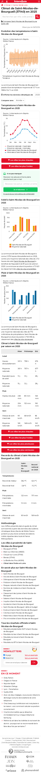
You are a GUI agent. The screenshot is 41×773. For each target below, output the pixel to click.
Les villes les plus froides (22, 166)
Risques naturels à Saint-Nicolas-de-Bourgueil (21, 585)
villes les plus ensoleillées (26, 269)
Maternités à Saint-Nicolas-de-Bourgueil (19, 616)
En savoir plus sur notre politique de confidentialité (18, 194)
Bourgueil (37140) (10, 549)
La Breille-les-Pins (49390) (13, 560)
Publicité (36, 738)
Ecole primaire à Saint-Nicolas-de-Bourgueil (20, 610)
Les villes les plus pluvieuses (21, 444)
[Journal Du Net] (10, 761)
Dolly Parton (8, 678)
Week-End (9, 658)
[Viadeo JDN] (30, 765)
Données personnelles (9, 742)
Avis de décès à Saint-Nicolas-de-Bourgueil (19, 577)
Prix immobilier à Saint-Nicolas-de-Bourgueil (20, 619)
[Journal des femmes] (10, 756)
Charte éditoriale (27, 738)
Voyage (8, 655)
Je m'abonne (19, 190)
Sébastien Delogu (10, 686)
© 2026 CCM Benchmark (21, 747)
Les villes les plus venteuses (21, 450)
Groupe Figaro (26, 745)
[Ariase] (10, 770)
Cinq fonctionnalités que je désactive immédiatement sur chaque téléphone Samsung (19, 715)
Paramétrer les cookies (24, 742)
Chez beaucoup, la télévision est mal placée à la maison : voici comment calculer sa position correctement (21, 706)
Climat (7, 5)
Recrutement (31, 740)
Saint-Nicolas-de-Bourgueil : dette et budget (20, 607)
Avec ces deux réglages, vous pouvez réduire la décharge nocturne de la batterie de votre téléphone (22, 698)
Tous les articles (17, 740)
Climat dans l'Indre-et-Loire (14, 563)
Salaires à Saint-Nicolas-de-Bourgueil (17, 598)
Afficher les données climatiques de (18, 95)
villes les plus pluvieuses (23, 339)
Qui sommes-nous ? (8, 738)
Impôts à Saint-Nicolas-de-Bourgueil (17, 601)
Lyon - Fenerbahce (11, 689)
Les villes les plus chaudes (21, 160)
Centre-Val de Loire (20, 5)
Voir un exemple (31, 655)
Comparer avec (7, 100)
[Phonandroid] (30, 770)
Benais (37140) (9, 558)
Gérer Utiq (36, 742)
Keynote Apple (9, 683)
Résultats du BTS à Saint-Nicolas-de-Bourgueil (21, 642)
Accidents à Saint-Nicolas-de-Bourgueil (18, 604)
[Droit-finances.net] (30, 761)
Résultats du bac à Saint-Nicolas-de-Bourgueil (21, 634)
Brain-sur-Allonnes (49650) (13, 552)
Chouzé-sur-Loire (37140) (13, 555)
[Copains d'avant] (10, 765)
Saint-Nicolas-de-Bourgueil (24, 261)
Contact (8, 740)
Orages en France (10, 681)
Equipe (18, 738)
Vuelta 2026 (8, 692)
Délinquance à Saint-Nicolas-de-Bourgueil (19, 580)
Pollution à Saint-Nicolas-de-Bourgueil (18, 582)
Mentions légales (15, 745)
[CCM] (30, 756)
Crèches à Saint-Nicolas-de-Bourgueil (17, 613)
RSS (24, 740)
